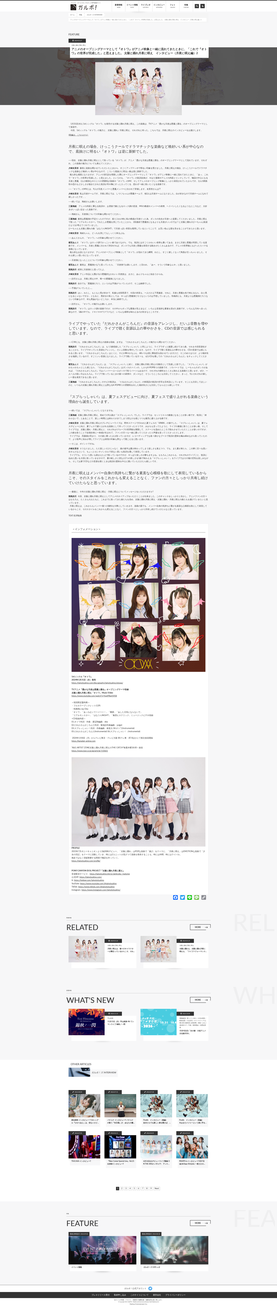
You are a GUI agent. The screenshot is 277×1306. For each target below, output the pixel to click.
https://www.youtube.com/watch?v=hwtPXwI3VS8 (94, 696)
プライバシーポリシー (175, 1295)
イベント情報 (132, 6)
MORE (198, 927)
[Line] (189, 897)
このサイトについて (139, 1295)
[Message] (196, 897)
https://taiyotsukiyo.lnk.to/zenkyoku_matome (110, 874)
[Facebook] (175, 897)
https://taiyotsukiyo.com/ (90, 877)
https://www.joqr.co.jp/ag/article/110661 (90, 751)
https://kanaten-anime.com (84, 741)
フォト (172, 6)
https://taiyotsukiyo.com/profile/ (86, 861)
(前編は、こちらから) (78, 135)
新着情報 (118, 6)
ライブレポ (145, 6)
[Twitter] (182, 897)
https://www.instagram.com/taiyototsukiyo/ (101, 890)
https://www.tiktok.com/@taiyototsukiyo (96, 887)
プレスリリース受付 (100, 1295)
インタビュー (159, 6)
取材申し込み (120, 1295)
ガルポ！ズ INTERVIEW (94, 15)
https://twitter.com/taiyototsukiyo (89, 880)
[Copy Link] (203, 897)
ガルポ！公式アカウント (135, 1289)
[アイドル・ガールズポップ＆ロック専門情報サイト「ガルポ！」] (84, 7)
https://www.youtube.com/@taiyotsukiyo (98, 884)
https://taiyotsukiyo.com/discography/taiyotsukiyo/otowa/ (97, 683)
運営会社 (157, 1295)
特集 (186, 6)
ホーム (72, 15)
